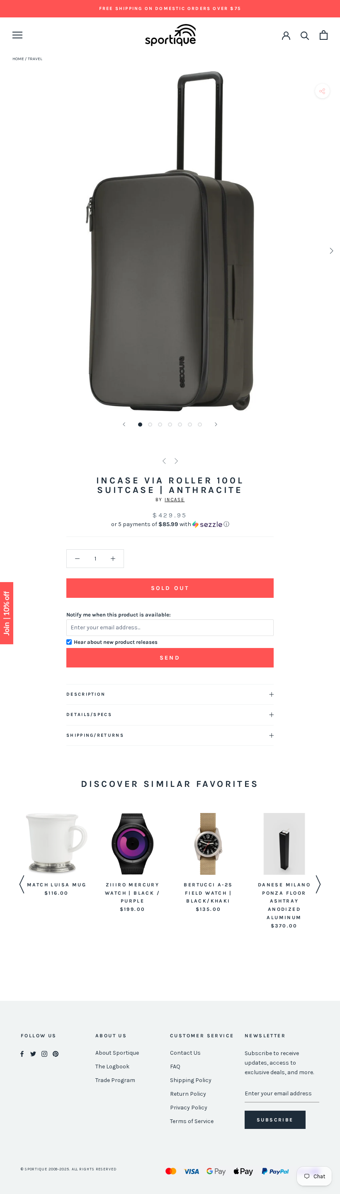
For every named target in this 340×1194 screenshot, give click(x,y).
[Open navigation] (17, 35)
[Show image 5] (180, 424)
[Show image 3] (160, 424)
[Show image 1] (140, 424)
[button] (170, 524)
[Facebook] (22, 1053)
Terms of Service (192, 1121)
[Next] (216, 424)
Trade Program (115, 1080)
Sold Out (170, 588)
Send (170, 657)
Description (85, 694)
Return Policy (188, 1093)
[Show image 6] (190, 424)
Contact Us (185, 1052)
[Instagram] (44, 1053)
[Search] (305, 35)
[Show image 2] (150, 424)
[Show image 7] (200, 424)
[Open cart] (324, 35)
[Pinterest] (55, 1053)
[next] (330, 250)
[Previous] (124, 424)
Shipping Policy (190, 1080)
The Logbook (112, 1066)
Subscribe (275, 1120)
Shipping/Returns (95, 735)
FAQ (175, 1066)
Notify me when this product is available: (118, 615)
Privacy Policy (188, 1107)
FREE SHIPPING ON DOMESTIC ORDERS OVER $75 (170, 8)
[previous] (9, 250)
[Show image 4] (170, 424)
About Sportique (117, 1052)
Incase (175, 499)
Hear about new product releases (116, 642)
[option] (56, 855)
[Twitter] (33, 1053)
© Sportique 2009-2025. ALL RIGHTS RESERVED (69, 1169)
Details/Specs (89, 714)
